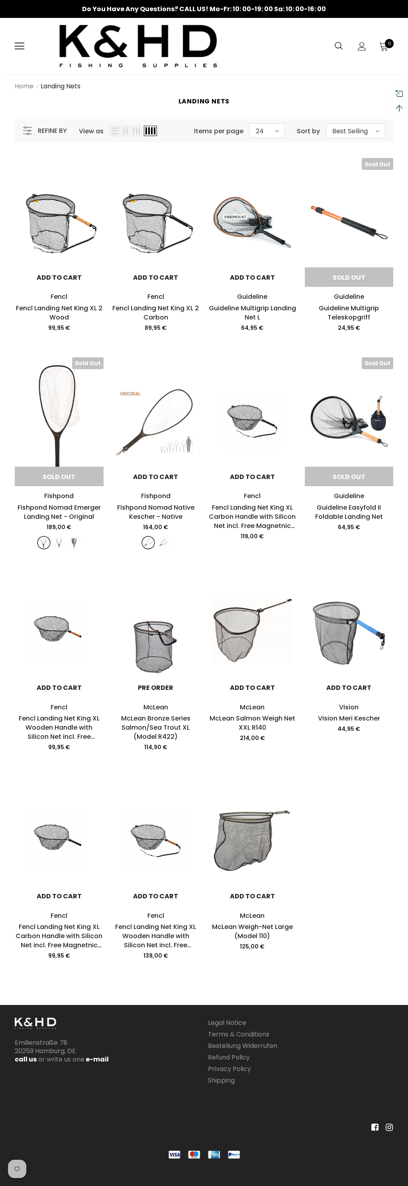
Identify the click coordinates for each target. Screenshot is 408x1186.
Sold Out (349, 277)
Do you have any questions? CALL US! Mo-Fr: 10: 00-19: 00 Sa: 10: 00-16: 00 (204, 9)
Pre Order (155, 687)
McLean (155, 707)
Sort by (308, 131)
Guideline (252, 296)
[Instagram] (388, 1128)
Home (24, 86)
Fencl (59, 296)
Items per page (218, 131)
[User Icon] (362, 46)
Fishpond (59, 495)
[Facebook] (374, 1128)
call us (26, 1059)
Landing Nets (60, 86)
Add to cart (59, 277)
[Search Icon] (339, 46)
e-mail (96, 1059)
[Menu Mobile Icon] (19, 46)
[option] (204, 9)
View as (91, 131)
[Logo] (138, 46)
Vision (349, 707)
